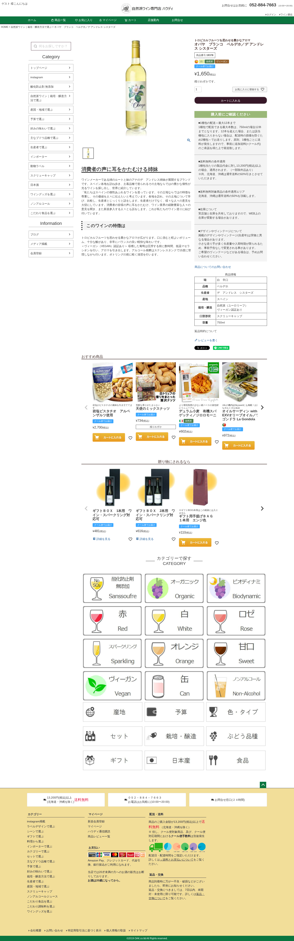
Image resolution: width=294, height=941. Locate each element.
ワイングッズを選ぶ (43, 194)
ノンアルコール (40, 203)
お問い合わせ (54, 930)
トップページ (38, 67)
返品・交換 (156, 874)
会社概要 (35, 930)
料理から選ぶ (35, 841)
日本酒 (34, 184)
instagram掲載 (36, 821)
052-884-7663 (262, 4)
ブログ (34, 234)
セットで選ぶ (35, 856)
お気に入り (86, 20)
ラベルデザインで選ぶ (41, 826)
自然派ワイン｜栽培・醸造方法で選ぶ (31, 27)
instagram (36, 77)
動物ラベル (37, 166)
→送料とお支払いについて (176, 859)
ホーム (32, 20)
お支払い (94, 847)
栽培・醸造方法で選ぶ (41, 876)
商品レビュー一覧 (99, 836)
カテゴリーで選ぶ (38, 851)
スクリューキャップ (43, 175)
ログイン (271, 14)
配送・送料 (156, 814)
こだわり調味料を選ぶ (41, 906)
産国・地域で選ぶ (41, 109)
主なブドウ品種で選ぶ (44, 137)
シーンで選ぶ (35, 831)
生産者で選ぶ (38, 147)
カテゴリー (35, 814)
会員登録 (36, 253)
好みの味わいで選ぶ (43, 128)
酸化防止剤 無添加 (42, 86)
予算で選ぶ (37, 119)
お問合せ (177, 20)
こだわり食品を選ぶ (43, 213)
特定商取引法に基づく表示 (84, 930)
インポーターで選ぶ (39, 846)
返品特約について (205, 331)
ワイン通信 (286, 14)
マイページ (110, 20)
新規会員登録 (96, 821)
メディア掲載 (38, 243)
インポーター (38, 156)
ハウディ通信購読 (99, 831)
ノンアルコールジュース (42, 896)
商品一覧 (60, 20)
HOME (4, 27)
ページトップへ (263, 785)
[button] (86, 407)
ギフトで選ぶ (35, 836)
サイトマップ (139, 930)
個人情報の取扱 (116, 930)
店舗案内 (153, 20)
